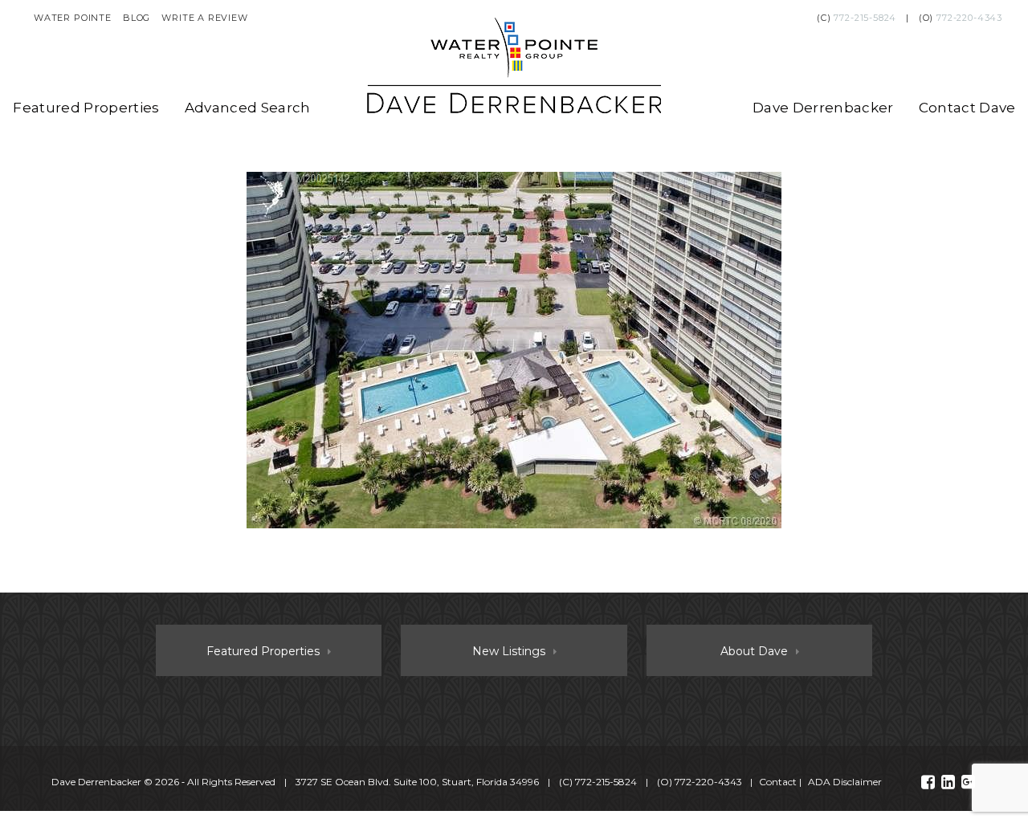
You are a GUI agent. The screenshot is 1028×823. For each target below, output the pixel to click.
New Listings (508, 651)
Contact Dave (967, 108)
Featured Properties (86, 108)
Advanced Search (248, 108)
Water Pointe (73, 17)
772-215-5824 (865, 17)
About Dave (754, 651)
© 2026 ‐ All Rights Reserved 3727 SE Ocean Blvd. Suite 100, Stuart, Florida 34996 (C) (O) (396, 782)
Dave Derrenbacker (823, 108)
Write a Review (204, 17)
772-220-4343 (969, 17)
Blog (136, 17)
